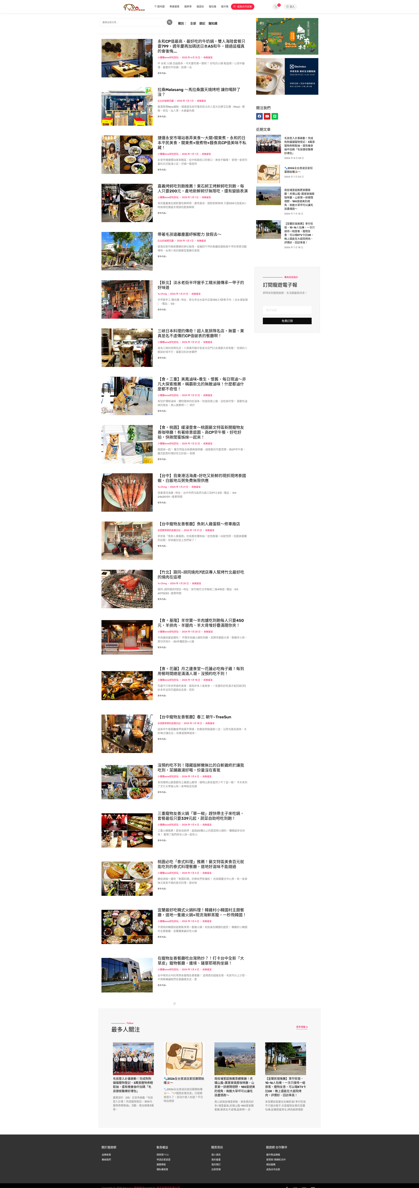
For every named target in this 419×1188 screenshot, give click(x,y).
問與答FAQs (163, 1154)
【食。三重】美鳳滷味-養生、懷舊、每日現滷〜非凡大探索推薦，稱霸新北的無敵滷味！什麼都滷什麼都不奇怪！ (202, 384)
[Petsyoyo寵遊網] (134, 7)
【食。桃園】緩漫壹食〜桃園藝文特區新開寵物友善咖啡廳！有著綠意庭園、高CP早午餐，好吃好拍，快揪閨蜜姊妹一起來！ (201, 432)
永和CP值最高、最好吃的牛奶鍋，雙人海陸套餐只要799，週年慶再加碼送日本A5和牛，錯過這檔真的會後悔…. (201, 46)
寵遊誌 (200, 6)
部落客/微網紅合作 (276, 1159)
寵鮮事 (188, 6)
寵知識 (212, 6)
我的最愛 (216, 1159)
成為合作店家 (244, 6)
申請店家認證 (163, 1159)
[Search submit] (169, 22)
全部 (193, 23)
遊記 (202, 23)
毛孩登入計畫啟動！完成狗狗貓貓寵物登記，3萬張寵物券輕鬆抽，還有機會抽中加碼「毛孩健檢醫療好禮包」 (299, 146)
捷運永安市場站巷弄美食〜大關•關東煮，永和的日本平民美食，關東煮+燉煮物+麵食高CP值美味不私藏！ (202, 143)
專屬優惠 (174, 6)
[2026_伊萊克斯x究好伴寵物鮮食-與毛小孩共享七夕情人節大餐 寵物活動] (287, 76)
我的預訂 (216, 1164)
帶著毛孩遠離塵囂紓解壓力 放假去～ (189, 234)
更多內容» (162, 73)
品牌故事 (106, 1154)
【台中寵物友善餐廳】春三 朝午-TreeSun (194, 717)
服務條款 (161, 1164)
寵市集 (224, 6)
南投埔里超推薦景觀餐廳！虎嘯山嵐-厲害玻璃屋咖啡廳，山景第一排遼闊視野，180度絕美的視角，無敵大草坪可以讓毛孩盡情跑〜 (234, 1087)
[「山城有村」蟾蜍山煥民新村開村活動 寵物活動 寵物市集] (287, 36)
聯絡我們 (106, 1159)
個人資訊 (216, 1154)
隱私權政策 (162, 1169)
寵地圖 (161, 6)
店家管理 (216, 1169)
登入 (292, 6)
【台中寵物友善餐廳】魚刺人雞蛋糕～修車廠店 (199, 524)
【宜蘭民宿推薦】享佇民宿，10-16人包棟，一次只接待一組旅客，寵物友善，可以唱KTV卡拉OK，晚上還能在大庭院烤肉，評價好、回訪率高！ (285, 1087)
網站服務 (270, 1164)
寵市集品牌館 (273, 1154)
